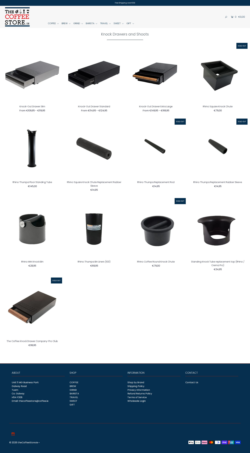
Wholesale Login (136, 401)
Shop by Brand (135, 382)
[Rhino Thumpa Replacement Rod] (156, 148)
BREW (65, 23)
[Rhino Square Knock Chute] (218, 73)
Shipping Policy (135, 386)
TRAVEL (104, 23)
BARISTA (90, 23)
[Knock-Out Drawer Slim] (32, 73)
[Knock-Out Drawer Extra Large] (156, 73)
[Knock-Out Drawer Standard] (94, 73)
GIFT (129, 23)
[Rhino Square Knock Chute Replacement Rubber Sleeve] (94, 148)
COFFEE (52, 23)
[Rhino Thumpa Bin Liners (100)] (94, 228)
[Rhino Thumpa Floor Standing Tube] (32, 148)
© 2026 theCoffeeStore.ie (23, 442)
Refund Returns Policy (139, 393)
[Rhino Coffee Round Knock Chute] (156, 228)
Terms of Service (137, 397)
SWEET (117, 23)
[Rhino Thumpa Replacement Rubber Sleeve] (218, 148)
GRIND (77, 23)
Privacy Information (138, 390)
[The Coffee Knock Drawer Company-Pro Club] (32, 307)
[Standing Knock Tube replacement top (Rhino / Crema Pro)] (218, 228)
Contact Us (191, 382)
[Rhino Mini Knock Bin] (32, 228)
